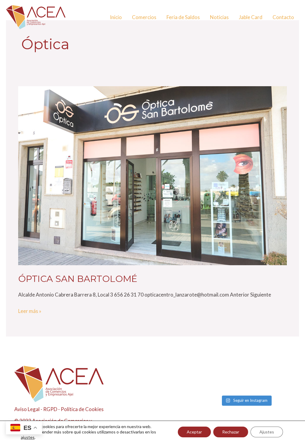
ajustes (28, 437)
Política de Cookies (82, 409)
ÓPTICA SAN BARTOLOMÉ (77, 278)
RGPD (50, 409)
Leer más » (29, 310)
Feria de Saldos (183, 17)
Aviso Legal (27, 409)
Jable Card (250, 17)
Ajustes (266, 431)
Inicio (116, 17)
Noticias (219, 17)
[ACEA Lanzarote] (36, 16)
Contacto (283, 17)
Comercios (144, 17)
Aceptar (194, 431)
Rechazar (230, 431)
